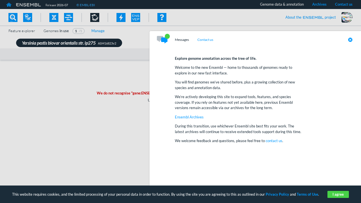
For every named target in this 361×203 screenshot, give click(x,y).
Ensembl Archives (189, 117)
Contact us (205, 39)
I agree (338, 194)
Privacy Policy (277, 194)
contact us (274, 140)
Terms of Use (307, 194)
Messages (182, 39)
